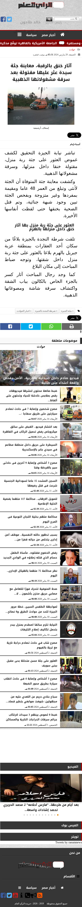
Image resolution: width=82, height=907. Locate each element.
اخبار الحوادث (23, 311)
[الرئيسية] (62, 35)
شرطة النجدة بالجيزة (45, 311)
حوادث (72, 49)
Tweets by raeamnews (68, 842)
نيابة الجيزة (66, 311)
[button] (58, 815)
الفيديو (73, 767)
